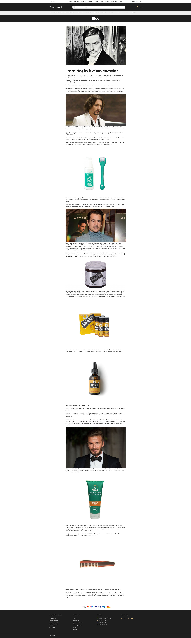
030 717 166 (52, 1)
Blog (74, 623)
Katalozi (75, 627)
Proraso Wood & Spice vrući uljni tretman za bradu (111, 296)
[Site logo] (55, 7)
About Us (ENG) (76, 620)
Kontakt (75, 629)
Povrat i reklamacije (54, 622)
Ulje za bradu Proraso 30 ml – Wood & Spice (77, 405)
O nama (75, 618)
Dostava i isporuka (53, 620)
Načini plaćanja (52, 618)
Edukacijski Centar (77, 625)
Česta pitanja (52, 627)
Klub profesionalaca (78, 622)
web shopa (92, 535)
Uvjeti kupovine (52, 625)
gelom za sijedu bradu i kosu (73, 472)
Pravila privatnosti (53, 623)
